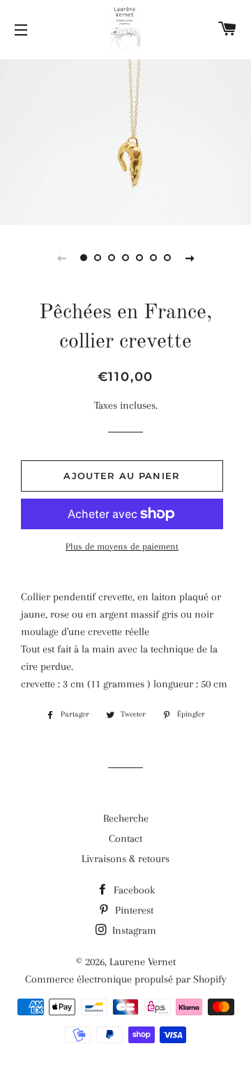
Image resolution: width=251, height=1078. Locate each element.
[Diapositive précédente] (61, 257)
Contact (125, 838)
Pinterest (132, 910)
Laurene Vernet (142, 961)
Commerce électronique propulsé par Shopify (126, 979)
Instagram (132, 930)
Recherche (126, 818)
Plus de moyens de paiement (122, 546)
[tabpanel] (125, 140)
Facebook (133, 890)
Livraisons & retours (125, 858)
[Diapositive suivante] (189, 257)
